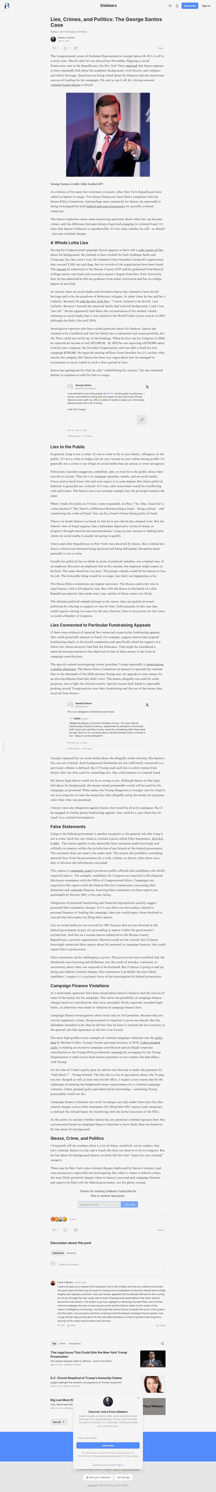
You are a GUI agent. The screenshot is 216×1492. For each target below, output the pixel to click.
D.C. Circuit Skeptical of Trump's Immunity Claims (86, 1378)
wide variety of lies (150, 250)
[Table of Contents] (3, 746)
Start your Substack (100, 1477)
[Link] (46, 242)
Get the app (123, 1477)
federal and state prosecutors (105, 206)
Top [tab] (54, 1343)
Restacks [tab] (71, 1253)
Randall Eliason (66, 38)
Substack (92, 1485)
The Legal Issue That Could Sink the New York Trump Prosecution (88, 1354)
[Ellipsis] (164, 1282)
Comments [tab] (58, 1253)
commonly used (81, 870)
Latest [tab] (62, 1343)
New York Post (100, 301)
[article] (108, 1360)
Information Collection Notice (107, 1455)
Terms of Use (123, 1452)
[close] (138, 1397)
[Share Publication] (177, 6)
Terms (116, 1469)
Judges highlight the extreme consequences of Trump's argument (85, 1382)
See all (57, 1422)
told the (85, 301)
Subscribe (190, 5)
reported (131, 66)
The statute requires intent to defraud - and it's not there (80, 1361)
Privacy (107, 1469)
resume (61, 269)
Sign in (206, 5)
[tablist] (64, 1253)
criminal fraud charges (65, 85)
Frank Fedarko (65, 1282)
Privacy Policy (132, 1455)
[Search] (170, 6)
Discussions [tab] (75, 1343)
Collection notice (130, 1469)
